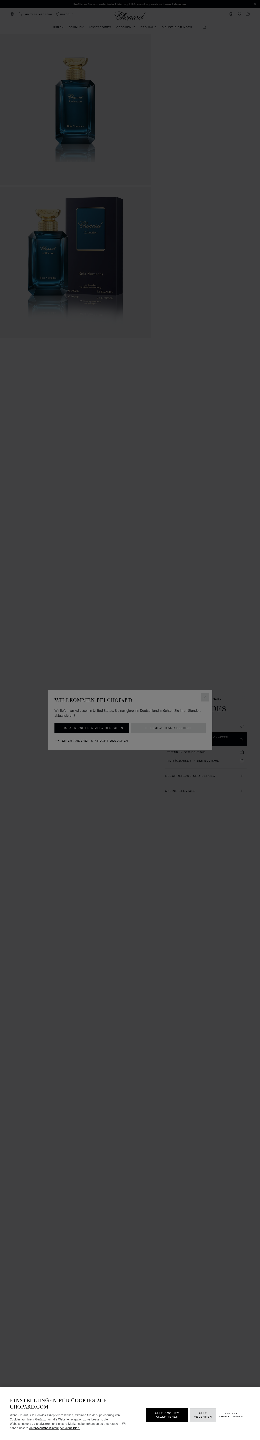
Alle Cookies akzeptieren (167, 1415)
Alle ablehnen (203, 1415)
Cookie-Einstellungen (231, 1415)
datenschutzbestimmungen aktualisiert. (54, 1428)
